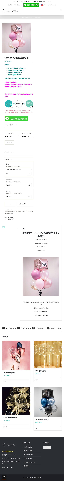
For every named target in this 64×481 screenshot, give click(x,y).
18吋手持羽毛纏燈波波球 (10, 417)
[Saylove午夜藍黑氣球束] (48, 402)
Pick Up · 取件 (9, 133)
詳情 (6, 382)
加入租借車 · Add (25, 203)
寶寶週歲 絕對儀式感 (29, 462)
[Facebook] (45, 447)
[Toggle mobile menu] (61, 10)
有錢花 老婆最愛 (28, 458)
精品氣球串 (10, 219)
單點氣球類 (10, 217)
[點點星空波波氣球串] (16, 355)
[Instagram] (49, 447)
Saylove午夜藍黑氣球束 (42, 419)
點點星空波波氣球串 (9, 373)
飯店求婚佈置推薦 (28, 454)
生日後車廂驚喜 (28, 451)
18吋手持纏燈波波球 (40, 371)
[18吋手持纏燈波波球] (48, 354)
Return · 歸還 (26, 133)
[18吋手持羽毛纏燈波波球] (16, 401)
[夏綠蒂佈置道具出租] (11, 445)
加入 (29, 173)
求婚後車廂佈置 (28, 447)
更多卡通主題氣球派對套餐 (41, 315)
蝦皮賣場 (26, 466)
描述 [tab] (3, 227)
